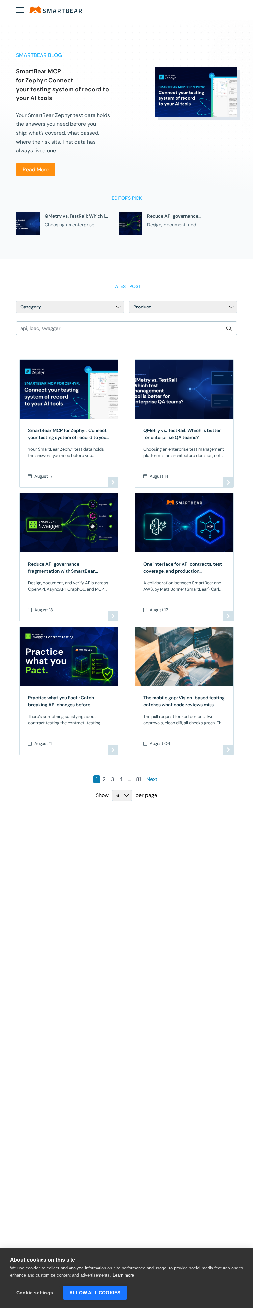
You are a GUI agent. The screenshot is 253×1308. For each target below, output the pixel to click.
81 (138, 779)
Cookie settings (34, 1292)
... (129, 779)
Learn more (123, 1275)
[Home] (55, 9)
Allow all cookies (95, 1292)
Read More (36, 169)
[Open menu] (20, 10)
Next (151, 779)
